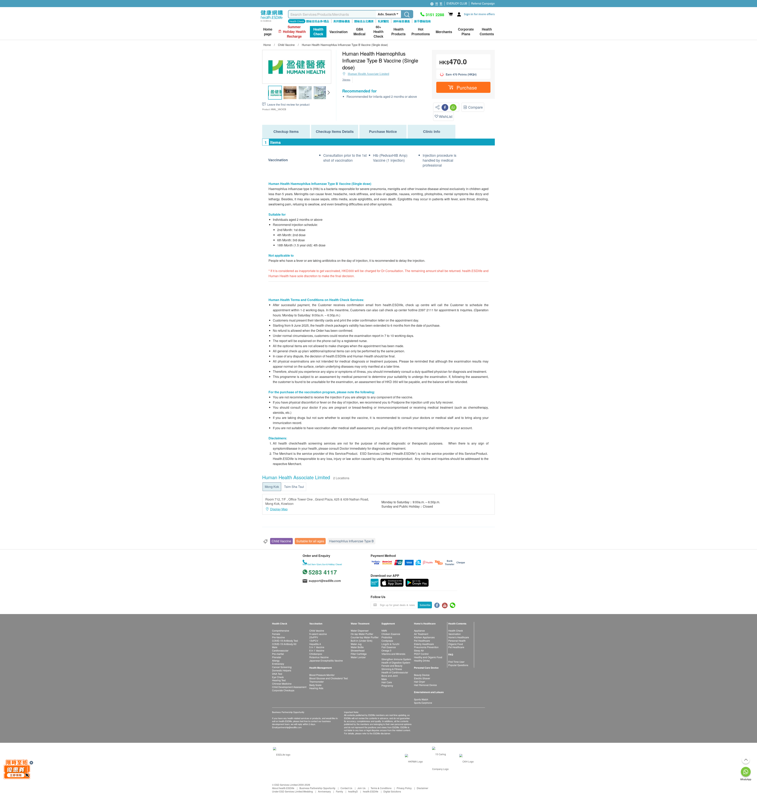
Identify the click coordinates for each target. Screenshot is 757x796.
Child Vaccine (281, 541)
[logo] (271, 22)
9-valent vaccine (318, 634)
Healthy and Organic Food (428, 657)
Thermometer (316, 681)
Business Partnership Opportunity (317, 788)
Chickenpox (315, 653)
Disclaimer (422, 788)
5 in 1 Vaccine (316, 647)
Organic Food (455, 644)
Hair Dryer (419, 681)
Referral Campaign (483, 3)
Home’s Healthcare (458, 637)
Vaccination (454, 634)
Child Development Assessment (289, 687)
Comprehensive (280, 630)
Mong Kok (272, 486)
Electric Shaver (422, 678)
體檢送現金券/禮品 (317, 21)
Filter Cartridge (359, 653)
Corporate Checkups (283, 690)
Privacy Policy (404, 788)
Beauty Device (422, 675)
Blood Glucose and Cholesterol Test (328, 678)
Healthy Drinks (422, 660)
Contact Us (346, 788)
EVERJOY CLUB (457, 3)
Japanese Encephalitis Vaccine (326, 660)
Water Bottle (357, 647)
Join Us (361, 788)
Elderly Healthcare (424, 644)
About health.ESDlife (283, 788)
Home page (267, 31)
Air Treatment (421, 634)
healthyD (353, 791)
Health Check (455, 630)
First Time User (456, 661)
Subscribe (425, 605)
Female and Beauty (391, 665)
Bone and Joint (389, 675)
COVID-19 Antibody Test (285, 640)
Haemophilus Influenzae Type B (351, 541)
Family (339, 791)
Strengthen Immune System (396, 659)
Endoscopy (278, 663)
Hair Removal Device (425, 685)
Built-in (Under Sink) (361, 640)
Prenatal (276, 657)
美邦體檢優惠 (341, 21)
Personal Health (457, 640)
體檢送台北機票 (364, 21)
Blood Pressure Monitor (322, 675)
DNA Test (277, 673)
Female (276, 634)
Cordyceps (387, 640)
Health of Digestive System (395, 662)
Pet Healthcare (422, 640)
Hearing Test (279, 680)
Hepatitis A (315, 644)
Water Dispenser (360, 630)
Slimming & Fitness (391, 669)
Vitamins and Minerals (393, 653)
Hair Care (386, 682)
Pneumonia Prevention (426, 647)
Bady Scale (315, 685)
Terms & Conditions (381, 788)
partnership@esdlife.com (290, 727)
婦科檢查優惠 (401, 21)
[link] (281, 754)
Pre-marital (278, 653)
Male (274, 647)
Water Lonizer (358, 657)
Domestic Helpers (281, 670)
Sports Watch (421, 699)
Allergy (276, 660)
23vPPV (313, 637)
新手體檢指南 (422, 21)
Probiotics (386, 637)
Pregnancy (387, 685)
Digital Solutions (392, 791)
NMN (384, 630)
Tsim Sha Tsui (294, 486)
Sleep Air (419, 650)
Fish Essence (388, 647)
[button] (328, 92)
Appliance (419, 630)
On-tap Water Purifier (362, 634)
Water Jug (356, 644)
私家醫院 (383, 21)
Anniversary (324, 791)
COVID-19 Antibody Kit (284, 644)
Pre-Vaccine (278, 637)
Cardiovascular (280, 650)
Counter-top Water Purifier (364, 637)
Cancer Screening (282, 667)
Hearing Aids (316, 688)
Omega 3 (386, 650)
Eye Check (278, 677)
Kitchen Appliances (424, 637)
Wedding (308, 791)
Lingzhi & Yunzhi (390, 644)
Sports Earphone (423, 702)
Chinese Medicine (282, 683)
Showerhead (358, 650)
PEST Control (421, 653)
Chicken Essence (390, 634)
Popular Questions (458, 665)
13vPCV (313, 640)
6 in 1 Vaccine (316, 650)
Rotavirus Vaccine (319, 657)
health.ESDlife (370, 791)
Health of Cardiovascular (394, 672)
